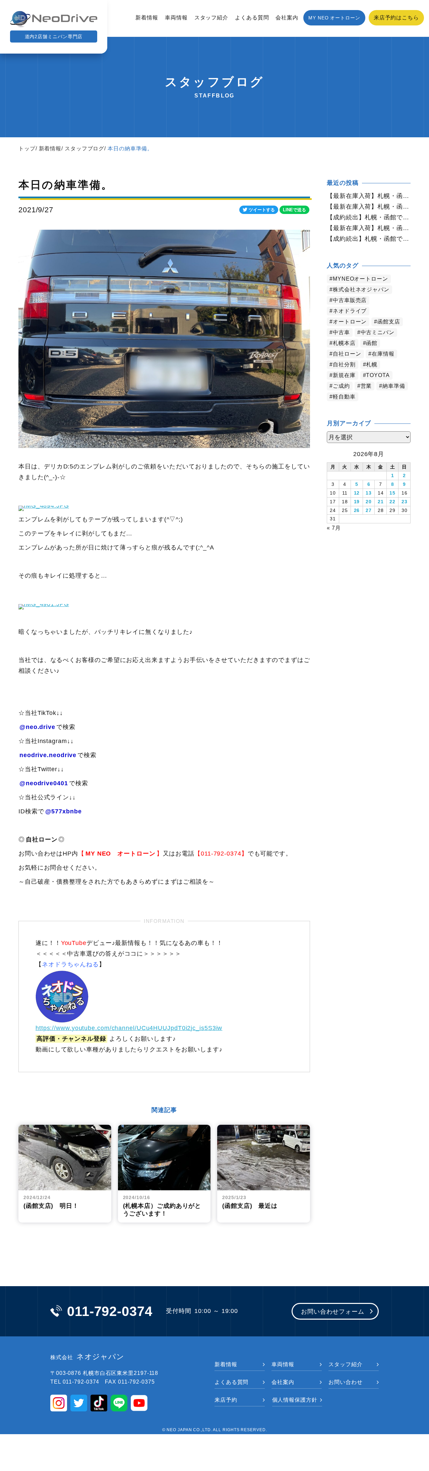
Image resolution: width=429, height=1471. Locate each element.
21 (381, 501)
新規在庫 (344, 375)
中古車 (341, 332)
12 (357, 493)
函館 (371, 343)
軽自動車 (344, 396)
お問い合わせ (345, 1382)
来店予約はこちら (396, 17)
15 (392, 493)
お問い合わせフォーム (332, 1311)
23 (405, 501)
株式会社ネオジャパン (361, 289)
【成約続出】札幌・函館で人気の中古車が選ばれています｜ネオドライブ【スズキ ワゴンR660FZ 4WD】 (369, 217)
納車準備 (393, 386)
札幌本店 (344, 343)
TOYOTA (377, 375)
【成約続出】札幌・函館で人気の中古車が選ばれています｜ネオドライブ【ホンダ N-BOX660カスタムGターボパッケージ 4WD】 (369, 238)
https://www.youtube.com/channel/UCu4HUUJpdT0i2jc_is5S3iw (129, 1028)
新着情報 (146, 17)
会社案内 (286, 17)
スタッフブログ (84, 148)
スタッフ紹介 (211, 17)
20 (369, 501)
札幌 (371, 364)
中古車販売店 (350, 300)
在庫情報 (383, 354)
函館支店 (388, 321)
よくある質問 (252, 17)
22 (392, 501)
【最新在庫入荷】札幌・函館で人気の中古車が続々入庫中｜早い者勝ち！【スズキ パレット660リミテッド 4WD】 (369, 228)
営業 (366, 386)
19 (357, 501)
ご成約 (341, 386)
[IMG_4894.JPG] (43, 505)
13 (369, 493)
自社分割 (344, 364)
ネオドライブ (350, 311)
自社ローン (347, 354)
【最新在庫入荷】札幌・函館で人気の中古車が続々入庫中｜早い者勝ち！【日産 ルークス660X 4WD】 (369, 196)
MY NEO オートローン (334, 17)
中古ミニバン (377, 332)
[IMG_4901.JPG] (43, 603)
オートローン (350, 321)
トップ (27, 148)
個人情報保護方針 (294, 1400)
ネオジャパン (87, 1356)
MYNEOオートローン (360, 279)
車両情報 (176, 17)
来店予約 (225, 1400)
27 (369, 510)
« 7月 (334, 528)
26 (357, 510)
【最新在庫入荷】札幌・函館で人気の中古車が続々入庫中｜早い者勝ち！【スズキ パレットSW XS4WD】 (369, 206)
